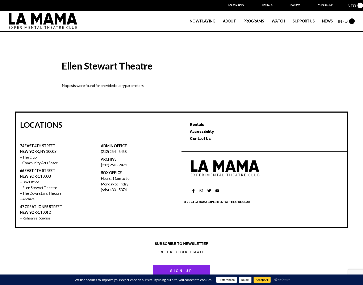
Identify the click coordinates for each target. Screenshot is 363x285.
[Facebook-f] (193, 191)
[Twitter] (209, 191)
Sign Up (181, 271)
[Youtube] (217, 191)
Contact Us (200, 138)
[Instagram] (201, 191)
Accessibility (202, 131)
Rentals (197, 124)
